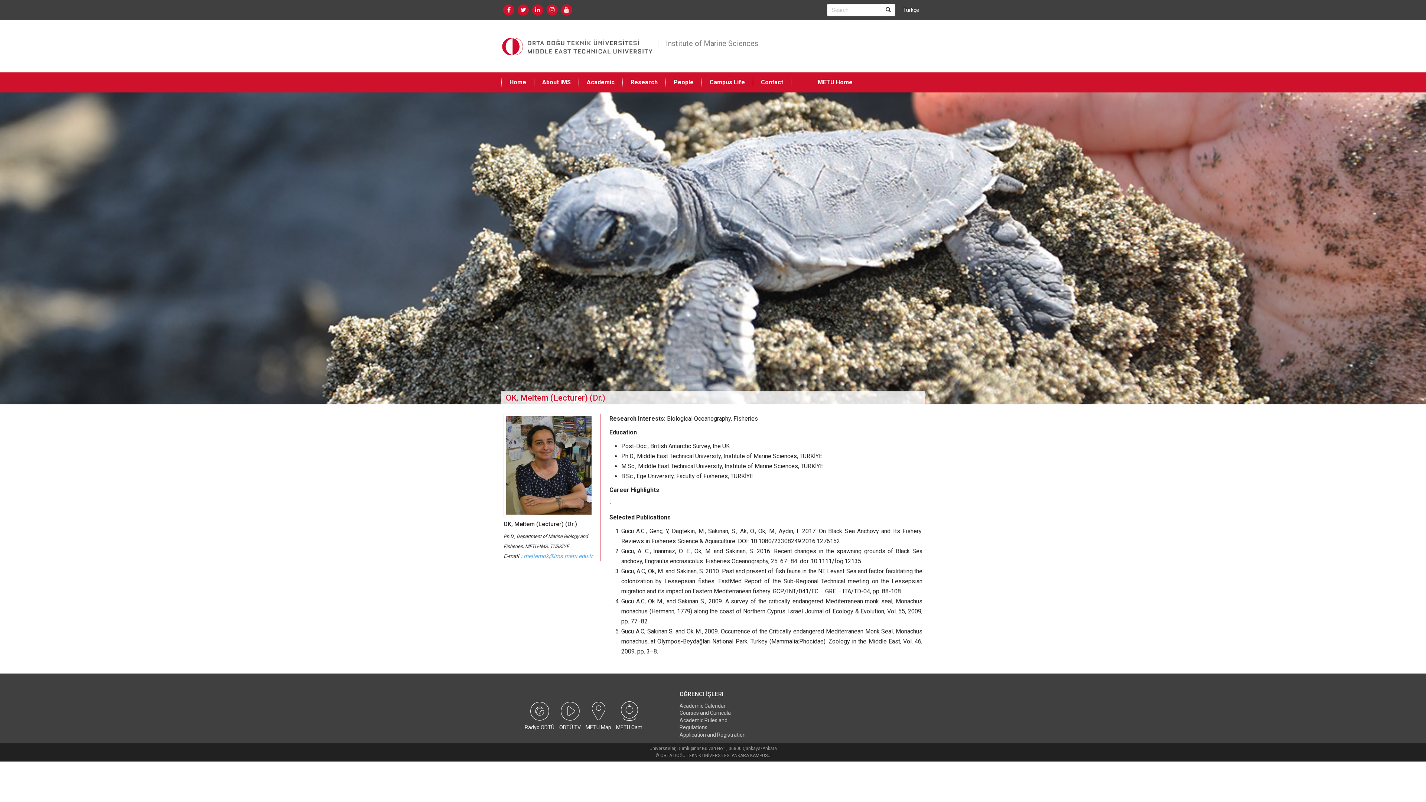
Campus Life (727, 82)
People (684, 82)
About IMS (556, 82)
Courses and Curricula (705, 713)
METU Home (835, 82)
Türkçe (911, 10)
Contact (772, 82)
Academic (601, 82)
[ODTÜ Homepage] (577, 46)
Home (517, 82)
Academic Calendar (703, 706)
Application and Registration (713, 735)
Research (644, 82)
